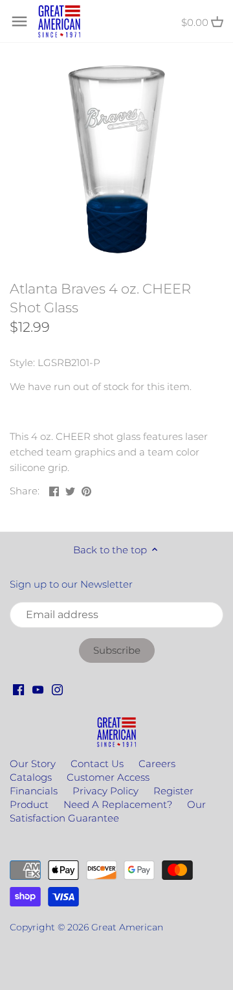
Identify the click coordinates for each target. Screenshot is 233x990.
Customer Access (108, 777)
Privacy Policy (105, 791)
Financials (34, 791)
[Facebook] (18, 688)
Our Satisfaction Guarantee (108, 811)
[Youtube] (37, 688)
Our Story (33, 763)
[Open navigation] (19, 21)
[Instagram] (57, 688)
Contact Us (97, 763)
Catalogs (31, 777)
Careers (157, 763)
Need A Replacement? (117, 804)
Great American (127, 927)
